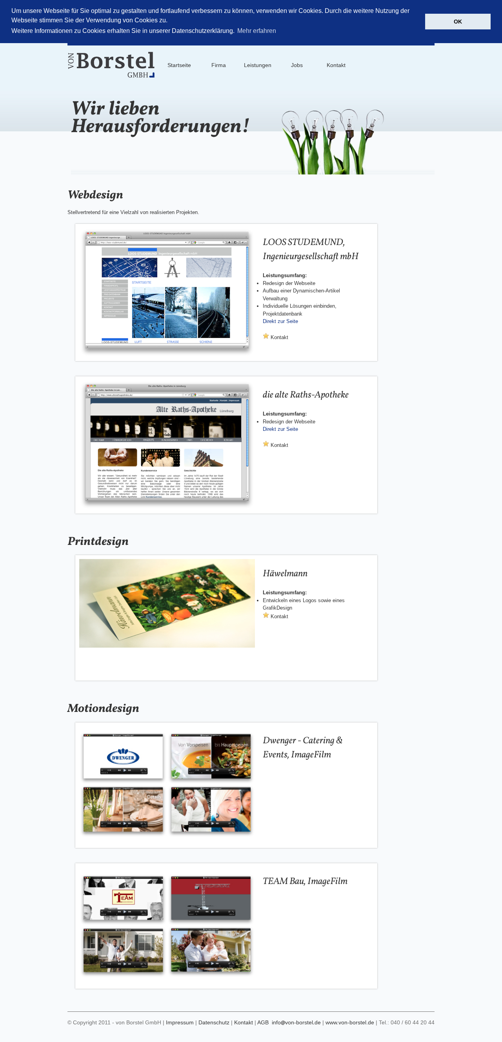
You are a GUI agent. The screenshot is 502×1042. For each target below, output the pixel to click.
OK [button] (458, 21)
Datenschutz (213, 1022)
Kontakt (278, 337)
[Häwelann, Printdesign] (167, 646)
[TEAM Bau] (167, 983)
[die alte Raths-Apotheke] (167, 508)
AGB (263, 1022)
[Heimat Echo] (167, 355)
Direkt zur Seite (280, 321)
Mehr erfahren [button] (256, 30)
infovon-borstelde (296, 1022)
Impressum (180, 1022)
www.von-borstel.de (350, 1022)
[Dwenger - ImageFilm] (167, 842)
